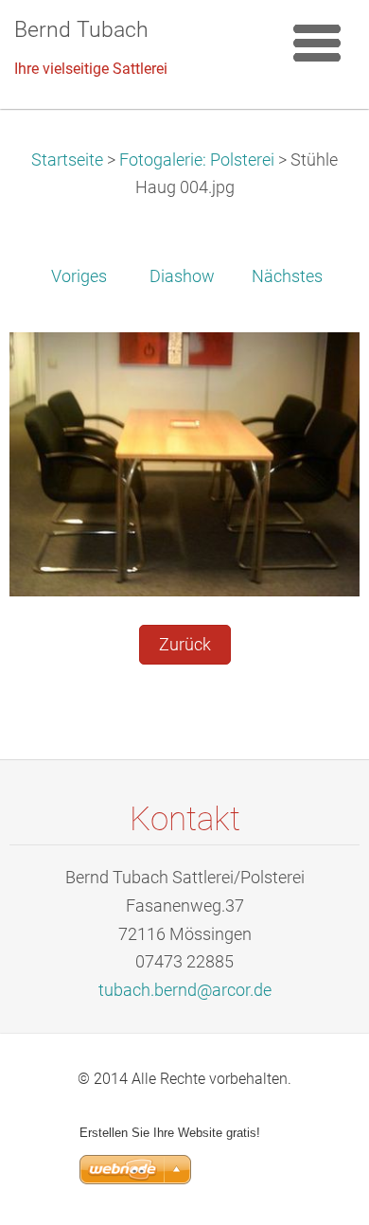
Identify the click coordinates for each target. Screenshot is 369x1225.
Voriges (79, 276)
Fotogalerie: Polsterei (196, 160)
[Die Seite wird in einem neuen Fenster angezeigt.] (184, 462)
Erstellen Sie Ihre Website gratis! (169, 1133)
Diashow (182, 276)
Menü (317, 42)
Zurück (185, 644)
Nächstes (287, 276)
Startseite (67, 160)
